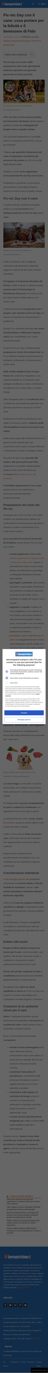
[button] (24, 682)
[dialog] (24, 686)
